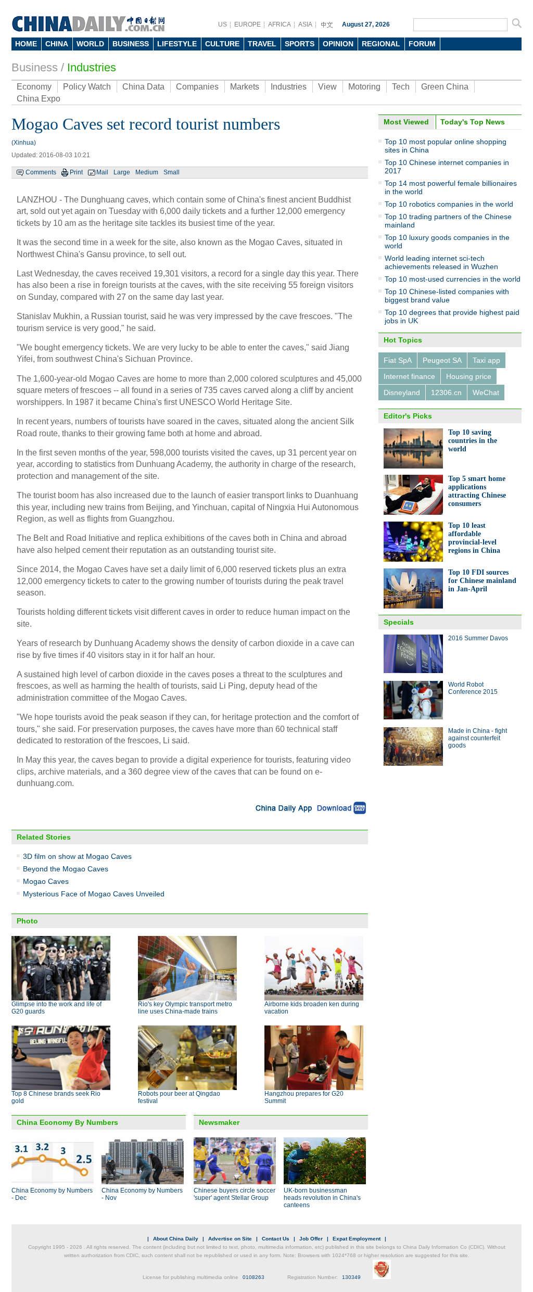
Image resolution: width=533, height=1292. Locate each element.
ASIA (305, 24)
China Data (143, 86)
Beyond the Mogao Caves (65, 869)
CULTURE (222, 44)
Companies (197, 86)
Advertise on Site (230, 1239)
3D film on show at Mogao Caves (77, 856)
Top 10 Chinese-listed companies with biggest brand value (447, 295)
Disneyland (402, 392)
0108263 (253, 1277)
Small (171, 172)
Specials (399, 622)
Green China (444, 86)
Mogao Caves (46, 881)
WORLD (90, 44)
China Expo (38, 98)
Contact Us (275, 1239)
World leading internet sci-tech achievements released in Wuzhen (441, 262)
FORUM (422, 44)
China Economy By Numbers (67, 1122)
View (327, 86)
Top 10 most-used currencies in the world (453, 279)
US (222, 24)
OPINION (338, 44)
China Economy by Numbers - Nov (142, 1194)
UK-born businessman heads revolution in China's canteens (322, 1198)
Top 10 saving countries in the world (472, 440)
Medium (146, 172)
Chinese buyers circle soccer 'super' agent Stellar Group (234, 1194)
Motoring (364, 86)
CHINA (56, 44)
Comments (41, 172)
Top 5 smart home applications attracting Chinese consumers (477, 491)
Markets (244, 86)
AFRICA (279, 24)
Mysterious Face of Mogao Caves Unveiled (93, 894)
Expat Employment (356, 1239)
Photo (27, 921)
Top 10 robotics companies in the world (449, 204)
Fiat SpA (398, 360)
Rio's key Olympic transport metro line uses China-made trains (185, 1007)
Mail (102, 172)
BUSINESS (130, 44)
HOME (26, 44)
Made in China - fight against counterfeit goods (477, 738)
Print (76, 172)
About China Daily (175, 1239)
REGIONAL (381, 44)
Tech (401, 86)
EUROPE (247, 24)
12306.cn (446, 392)
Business (34, 67)
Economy (34, 86)
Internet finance (409, 376)
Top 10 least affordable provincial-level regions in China (474, 538)
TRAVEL (262, 44)
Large (121, 172)
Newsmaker (219, 1122)
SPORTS (299, 44)
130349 (351, 1277)
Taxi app (486, 360)
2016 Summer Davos (478, 638)
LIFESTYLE (177, 44)
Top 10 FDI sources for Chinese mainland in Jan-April (482, 580)
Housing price (468, 376)
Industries (91, 67)
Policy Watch (87, 86)
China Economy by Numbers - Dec (52, 1194)
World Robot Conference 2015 (473, 688)
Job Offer (311, 1239)
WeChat (486, 392)
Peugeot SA (442, 360)
